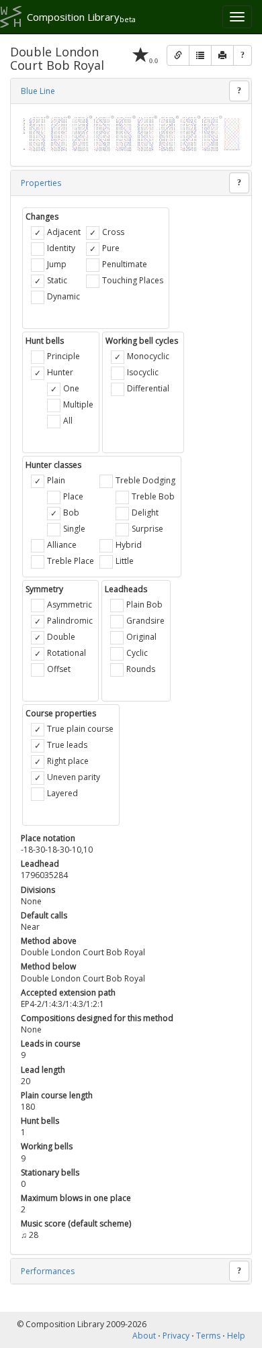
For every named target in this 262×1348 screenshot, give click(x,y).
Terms (208, 1335)
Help (236, 1335)
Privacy (176, 1335)
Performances (48, 1271)
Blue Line (38, 91)
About (144, 1335)
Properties (41, 183)
